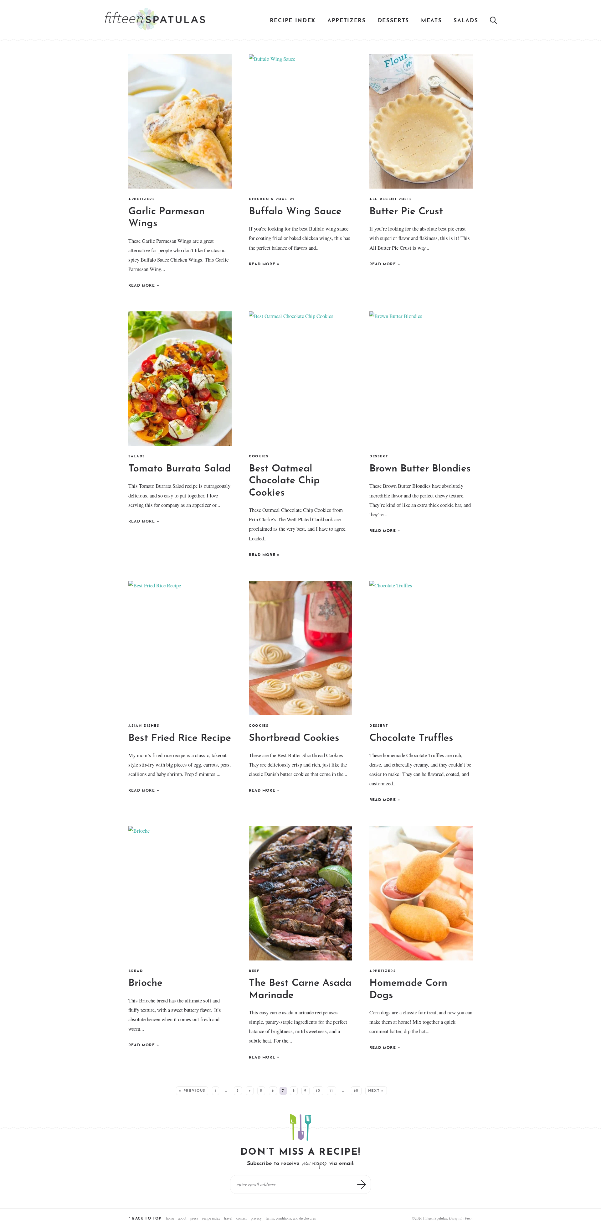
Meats (431, 20)
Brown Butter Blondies (420, 469)
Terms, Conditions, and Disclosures (291, 1217)
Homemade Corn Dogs (408, 989)
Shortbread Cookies (294, 738)
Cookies (259, 456)
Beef (254, 971)
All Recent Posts (390, 199)
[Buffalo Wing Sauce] (300, 121)
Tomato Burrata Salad (179, 469)
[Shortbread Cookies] (300, 648)
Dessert (378, 456)
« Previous (192, 1091)
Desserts (393, 20)
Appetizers (346, 20)
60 (356, 1091)
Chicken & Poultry (272, 199)
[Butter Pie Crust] (421, 121)
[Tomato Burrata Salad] (180, 378)
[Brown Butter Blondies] (421, 378)
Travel (228, 1217)
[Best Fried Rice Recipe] (180, 648)
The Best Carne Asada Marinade (300, 989)
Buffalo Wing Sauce (295, 212)
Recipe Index (293, 20)
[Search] (493, 21)
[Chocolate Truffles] (421, 648)
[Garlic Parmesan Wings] (180, 121)
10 (318, 1091)
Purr (468, 1217)
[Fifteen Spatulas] (155, 19)
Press (194, 1217)
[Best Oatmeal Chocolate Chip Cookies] (300, 378)
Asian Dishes (143, 726)
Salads (466, 20)
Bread (135, 971)
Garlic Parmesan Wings (166, 218)
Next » (376, 1091)
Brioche (145, 983)
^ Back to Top (145, 1218)
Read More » (143, 286)
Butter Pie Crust (406, 212)
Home (170, 1217)
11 (331, 1091)
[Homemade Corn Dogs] (421, 893)
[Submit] (361, 1185)
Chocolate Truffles (411, 738)
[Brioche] (180, 893)
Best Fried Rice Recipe (179, 738)
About (182, 1217)
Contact (241, 1217)
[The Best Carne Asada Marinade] (300, 893)
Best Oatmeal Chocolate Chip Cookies (284, 481)
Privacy (256, 1217)
